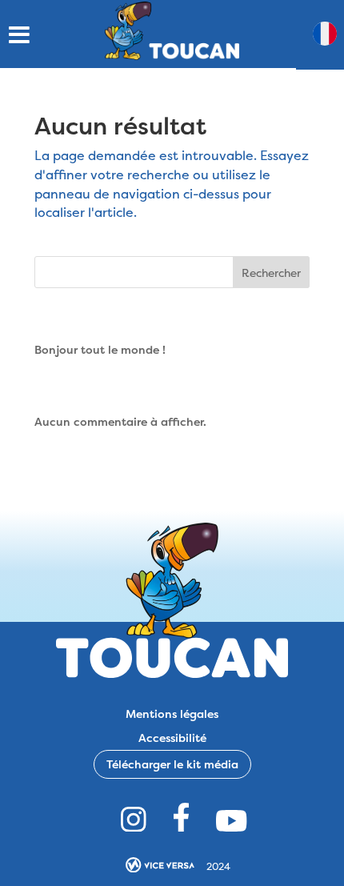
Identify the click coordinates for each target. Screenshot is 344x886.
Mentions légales (172, 713)
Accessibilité (172, 737)
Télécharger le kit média (172, 764)
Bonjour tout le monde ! (100, 349)
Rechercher (271, 272)
